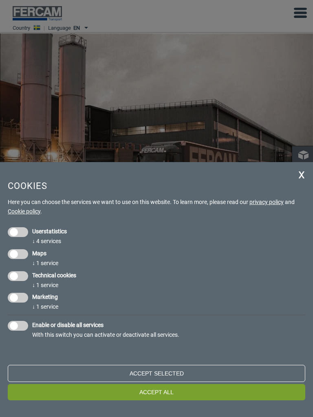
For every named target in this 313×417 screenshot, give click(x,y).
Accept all (156, 392)
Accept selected (157, 373)
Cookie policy (24, 211)
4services (46, 241)
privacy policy (266, 202)
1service (45, 263)
